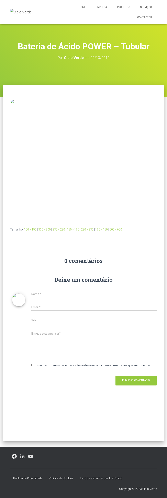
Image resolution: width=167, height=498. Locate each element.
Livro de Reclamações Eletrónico (101, 478)
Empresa (101, 7)
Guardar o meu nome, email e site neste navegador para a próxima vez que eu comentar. (94, 365)
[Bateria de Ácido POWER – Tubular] (71, 160)
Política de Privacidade (27, 478)
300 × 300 (44, 229)
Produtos (123, 7)
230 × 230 (59, 229)
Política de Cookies (61, 478)
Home (82, 7)
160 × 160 (73, 229)
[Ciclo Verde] (21, 12)
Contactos (144, 17)
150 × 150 (30, 229)
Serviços (146, 7)
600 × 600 (116, 229)
